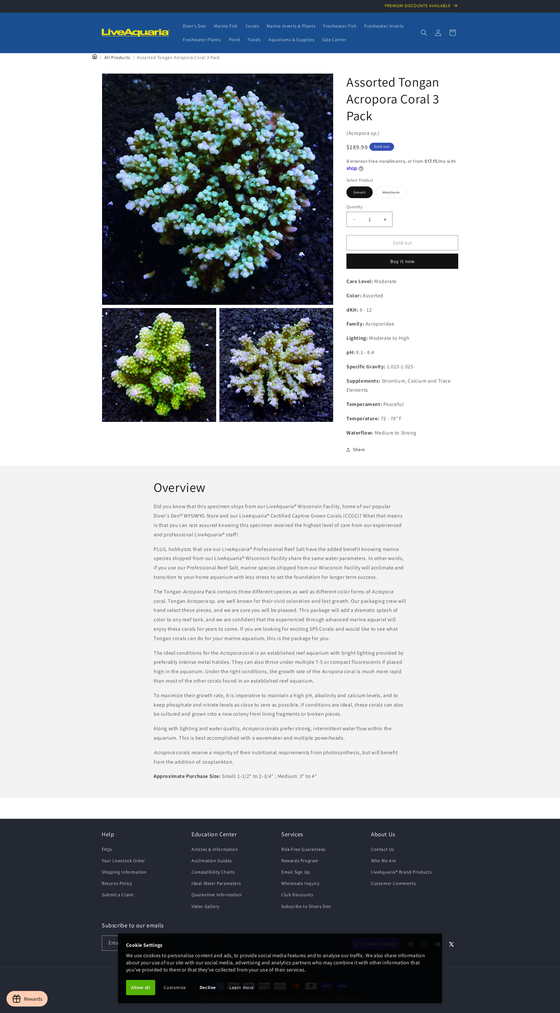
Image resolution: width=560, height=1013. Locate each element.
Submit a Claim (118, 895)
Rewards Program (300, 860)
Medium (394, 193)
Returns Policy (117, 883)
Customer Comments (393, 883)
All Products (117, 57)
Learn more (241, 987)
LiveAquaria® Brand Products (401, 872)
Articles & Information (215, 849)
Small (363, 193)
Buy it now (402, 261)
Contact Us (382, 849)
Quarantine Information (217, 895)
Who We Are (383, 860)
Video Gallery (205, 906)
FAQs (107, 849)
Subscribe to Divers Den (306, 906)
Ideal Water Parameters (216, 883)
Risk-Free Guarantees (303, 849)
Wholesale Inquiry (300, 883)
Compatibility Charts (213, 872)
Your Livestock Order (123, 860)
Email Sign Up (295, 872)
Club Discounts (297, 895)
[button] (424, 33)
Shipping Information (124, 872)
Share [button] (359, 449)
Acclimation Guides (212, 860)
